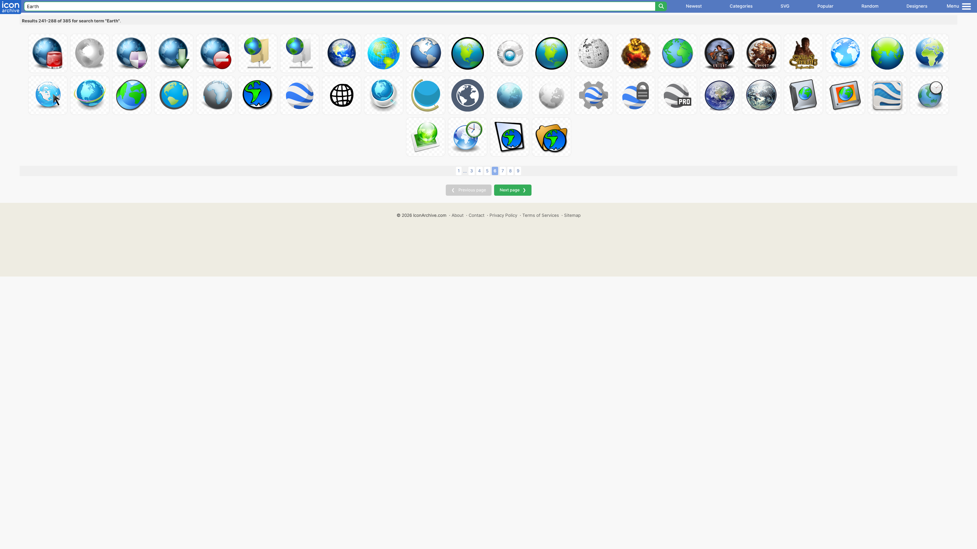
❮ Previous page (468, 189)
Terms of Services (540, 215)
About (458, 215)
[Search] (661, 6)
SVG (785, 6)
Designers (917, 6)
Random (870, 6)
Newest (694, 6)
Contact (476, 215)
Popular (825, 6)
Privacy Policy (503, 215)
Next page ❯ (513, 189)
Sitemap (572, 215)
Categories (741, 6)
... (465, 171)
